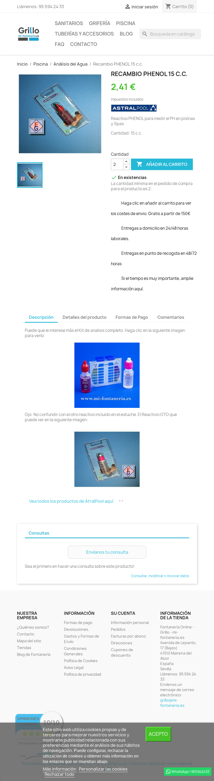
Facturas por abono (128, 636)
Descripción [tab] (41, 317)
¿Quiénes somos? (33, 627)
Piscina (125, 23)
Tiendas (24, 647)
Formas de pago (78, 622)
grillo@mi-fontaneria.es (172, 703)
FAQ (59, 44)
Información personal (130, 622)
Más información (60, 769)
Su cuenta (123, 613)
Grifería (99, 23)
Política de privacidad (82, 674)
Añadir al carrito (161, 164)
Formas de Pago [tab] (132, 317)
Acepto (158, 734)
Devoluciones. (76, 629)
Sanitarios (69, 23)
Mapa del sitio (29, 640)
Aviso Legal (74, 667)
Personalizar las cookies (103, 769)
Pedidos (118, 629)
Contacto (83, 44)
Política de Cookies (81, 660)
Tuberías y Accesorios (84, 34)
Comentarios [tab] (170, 317)
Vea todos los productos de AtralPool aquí (71, 501)
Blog (126, 34)
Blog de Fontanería (33, 654)
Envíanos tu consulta (107, 552)
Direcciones (121, 642)
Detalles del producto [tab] (84, 317)
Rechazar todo (59, 774)
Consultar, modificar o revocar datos (160, 576)
